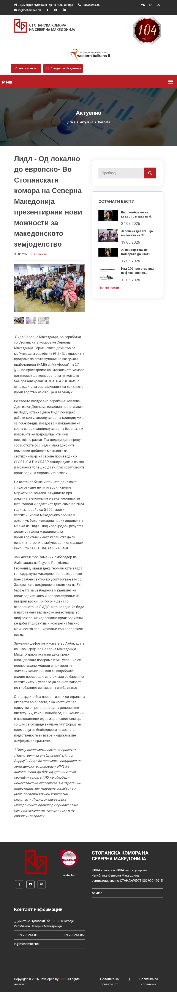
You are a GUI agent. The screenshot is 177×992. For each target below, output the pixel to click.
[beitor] (88, 55)
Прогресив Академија (65, 68)
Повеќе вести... (109, 288)
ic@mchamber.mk (29, 10)
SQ (158, 4)
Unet (62, 979)
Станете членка (25, 68)
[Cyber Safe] (69, 858)
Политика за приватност (109, 981)
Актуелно (86, 122)
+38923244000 (91, 4)
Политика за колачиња (148, 981)
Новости (104, 122)
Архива (97, 893)
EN (150, 4)
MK (143, 4)
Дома (71, 122)
